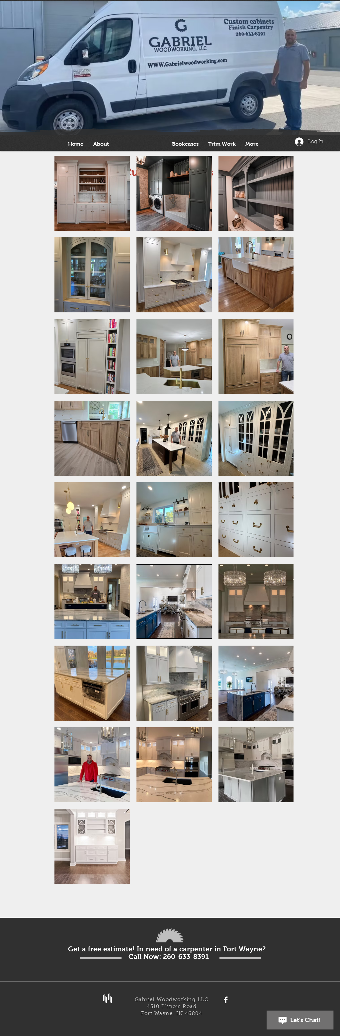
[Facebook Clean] (225, 999)
